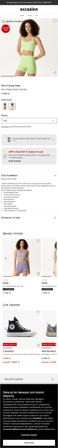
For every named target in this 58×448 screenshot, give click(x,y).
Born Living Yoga (10, 85)
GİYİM (30, 15)
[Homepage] (29, 9)
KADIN (22, 15)
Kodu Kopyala (15, 161)
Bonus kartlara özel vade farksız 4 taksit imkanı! (29, 2)
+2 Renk (44, 280)
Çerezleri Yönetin (29, 435)
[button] (5, 258)
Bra (37, 15)
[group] (22, 266)
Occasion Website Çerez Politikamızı (20, 429)
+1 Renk (5, 280)
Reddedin (37, 418)
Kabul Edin (29, 443)
